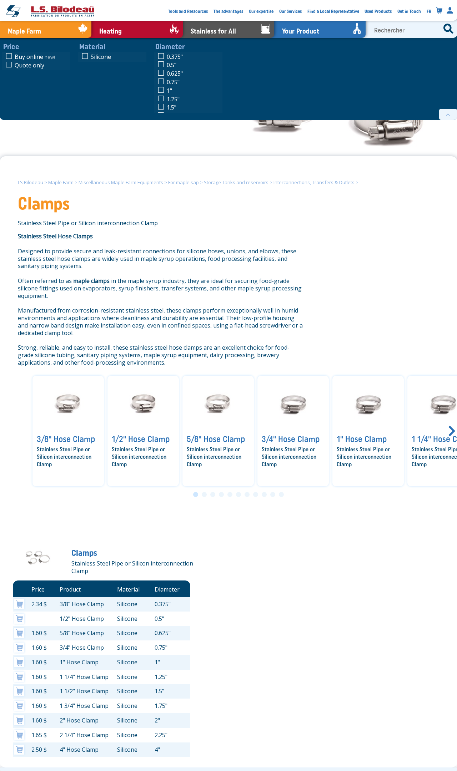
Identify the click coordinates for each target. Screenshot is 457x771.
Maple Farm (61, 182)
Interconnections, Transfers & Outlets (314, 182)
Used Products (378, 11)
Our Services (290, 11)
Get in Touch (409, 11)
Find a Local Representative (333, 11)
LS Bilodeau (30, 182)
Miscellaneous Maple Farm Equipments (121, 182)
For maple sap (183, 182)
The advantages (228, 11)
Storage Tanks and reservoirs (236, 182)
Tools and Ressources (188, 11)
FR (429, 11)
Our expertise (261, 11)
